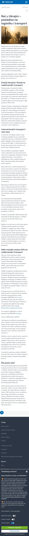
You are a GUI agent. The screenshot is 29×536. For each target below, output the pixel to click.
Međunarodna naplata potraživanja (11, 308)
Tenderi (3, 441)
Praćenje (4, 449)
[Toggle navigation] (26, 2)
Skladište (4, 433)
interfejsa (18, 313)
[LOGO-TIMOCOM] (7, 2)
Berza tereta (5, 426)
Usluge (3, 422)
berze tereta (18, 297)
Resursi (3, 461)
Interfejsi (4, 453)
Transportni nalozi (6, 445)
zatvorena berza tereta (8, 430)
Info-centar (4, 469)
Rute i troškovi (5, 437)
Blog (2, 465)
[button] (2, 412)
